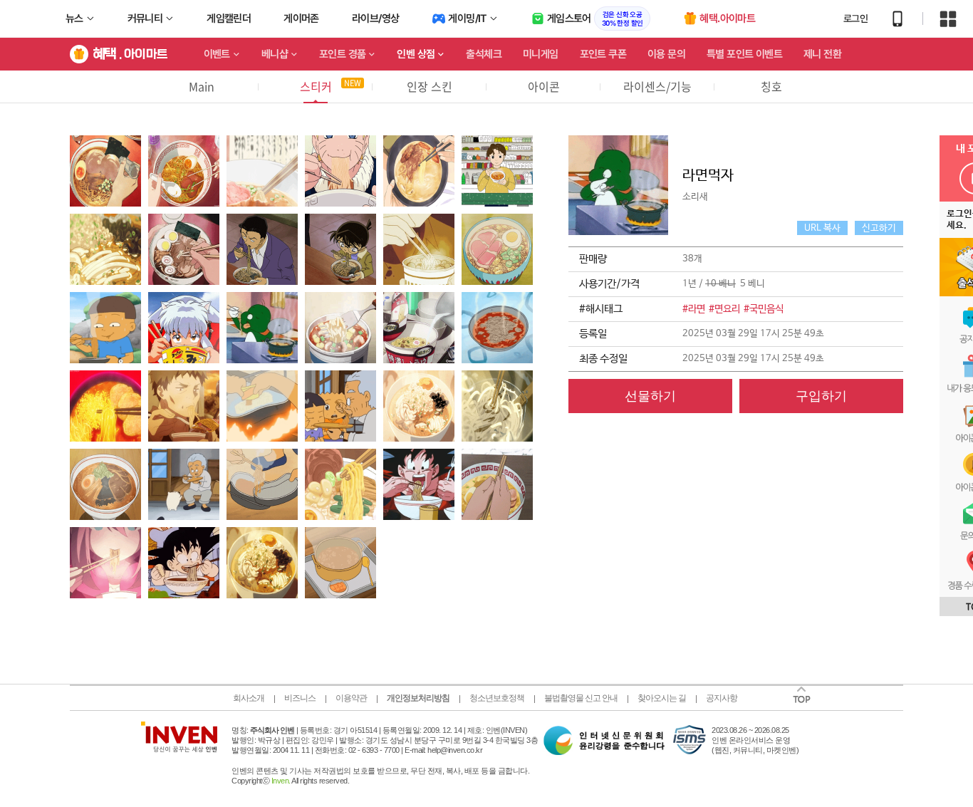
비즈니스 (300, 698)
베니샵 (274, 54)
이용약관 (351, 698)
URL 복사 (822, 228)
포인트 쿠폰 (603, 54)
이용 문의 (666, 54)
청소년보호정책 (496, 698)
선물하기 (650, 396)
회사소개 (248, 698)
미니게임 (540, 54)
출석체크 (483, 54)
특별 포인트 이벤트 (744, 54)
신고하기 (879, 228)
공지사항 (721, 698)
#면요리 (724, 309)
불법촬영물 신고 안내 (581, 698)
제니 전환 (822, 54)
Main (201, 86)
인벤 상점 (416, 54)
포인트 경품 (342, 54)
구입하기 (821, 396)
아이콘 (544, 86)
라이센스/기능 (657, 86)
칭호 (771, 86)
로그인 (855, 18)
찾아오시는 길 (662, 698)
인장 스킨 (429, 86)
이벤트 (217, 54)
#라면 (693, 309)
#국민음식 (764, 309)
